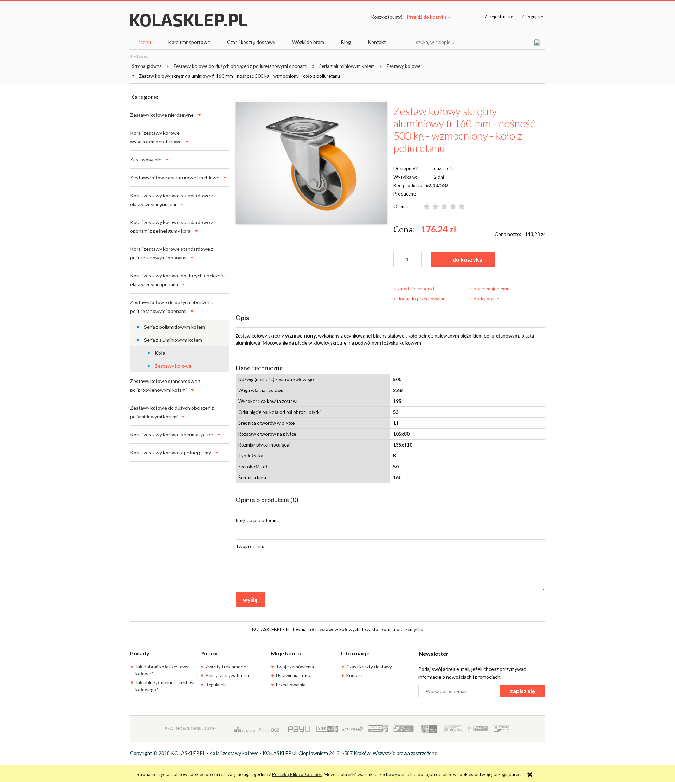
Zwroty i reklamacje (226, 666)
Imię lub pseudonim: (257, 520)
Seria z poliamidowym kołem (174, 327)
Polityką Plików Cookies (297, 774)
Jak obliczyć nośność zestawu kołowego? (165, 686)
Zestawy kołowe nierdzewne (162, 115)
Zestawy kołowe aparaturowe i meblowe (174, 177)
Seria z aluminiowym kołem (173, 340)
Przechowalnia (291, 684)
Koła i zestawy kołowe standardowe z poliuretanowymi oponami (171, 253)
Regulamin (216, 684)
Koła (160, 353)
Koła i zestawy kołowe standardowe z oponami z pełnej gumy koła (171, 226)
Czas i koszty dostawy (369, 666)
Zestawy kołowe (173, 366)
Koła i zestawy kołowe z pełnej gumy (170, 452)
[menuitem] (145, 42)
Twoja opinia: (250, 546)
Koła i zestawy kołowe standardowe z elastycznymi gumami (171, 199)
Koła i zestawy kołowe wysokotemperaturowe (156, 137)
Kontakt (354, 675)
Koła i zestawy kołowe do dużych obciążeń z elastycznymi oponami (178, 280)
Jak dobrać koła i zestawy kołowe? (161, 670)
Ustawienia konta (293, 675)
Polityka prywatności (227, 675)
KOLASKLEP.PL (188, 753)
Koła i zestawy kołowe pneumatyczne (171, 434)
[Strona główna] (189, 26)
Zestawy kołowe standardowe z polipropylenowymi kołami (165, 385)
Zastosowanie (145, 159)
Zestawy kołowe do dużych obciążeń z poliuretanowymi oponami (172, 306)
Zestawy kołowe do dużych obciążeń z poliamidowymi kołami (172, 412)
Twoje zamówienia (295, 666)
